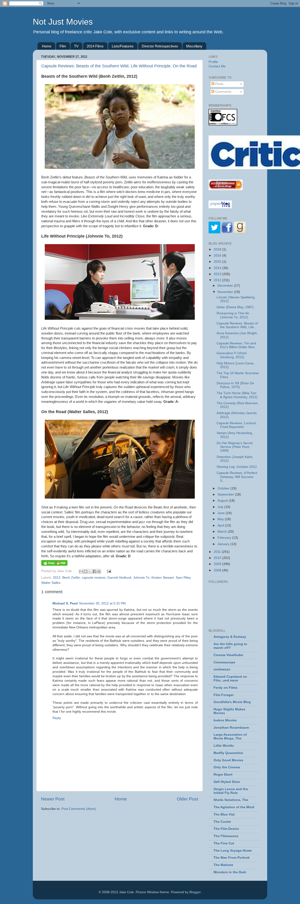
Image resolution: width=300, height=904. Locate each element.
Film (63, 46)
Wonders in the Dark (230, 872)
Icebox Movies (225, 720)
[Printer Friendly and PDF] (54, 564)
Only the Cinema (227, 767)
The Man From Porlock (232, 857)
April (221, 525)
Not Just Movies (63, 22)
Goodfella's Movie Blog (232, 702)
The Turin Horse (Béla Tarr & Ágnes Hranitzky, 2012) (237, 395)
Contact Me (217, 66)
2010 (218, 558)
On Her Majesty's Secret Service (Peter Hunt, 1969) (235, 446)
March (223, 531)
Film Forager (224, 695)
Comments (222, 91)
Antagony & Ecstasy (230, 637)
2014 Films (95, 46)
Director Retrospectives (160, 46)
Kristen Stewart (162, 577)
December (226, 285)
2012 (56, 577)
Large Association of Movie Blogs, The (230, 736)
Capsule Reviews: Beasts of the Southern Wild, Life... (237, 325)
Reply (56, 718)
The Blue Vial (224, 814)
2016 (218, 255)
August (223, 500)
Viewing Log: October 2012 (237, 467)
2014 (218, 268)
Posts (218, 84)
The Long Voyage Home (233, 850)
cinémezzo (222, 669)
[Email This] (81, 571)
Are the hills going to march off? (230, 646)
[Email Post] (108, 571)
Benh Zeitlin (71, 577)
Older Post (187, 798)
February (225, 537)
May (221, 519)
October (224, 488)
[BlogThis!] (85, 571)
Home (46, 46)
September (226, 494)
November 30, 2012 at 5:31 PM (102, 603)
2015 (218, 261)
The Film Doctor (226, 829)
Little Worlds (224, 745)
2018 (218, 249)
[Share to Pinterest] (99, 571)
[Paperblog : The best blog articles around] (220, 207)
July (221, 507)
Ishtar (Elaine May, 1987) (235, 307)
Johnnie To (141, 577)
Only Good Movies (228, 760)
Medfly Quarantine (228, 753)
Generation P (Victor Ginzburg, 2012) (232, 355)
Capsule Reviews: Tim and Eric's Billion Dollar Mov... (237, 345)
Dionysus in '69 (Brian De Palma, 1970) (235, 385)
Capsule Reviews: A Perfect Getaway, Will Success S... (237, 476)
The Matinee (223, 865)
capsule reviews (93, 577)
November (226, 292)
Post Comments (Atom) (78, 809)
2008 (218, 570)
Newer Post (52, 798)
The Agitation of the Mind (234, 807)
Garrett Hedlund (119, 577)
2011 (218, 552)
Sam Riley (183, 577)
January (224, 544)
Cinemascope (224, 662)
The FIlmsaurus (226, 836)
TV (76, 46)
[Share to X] (90, 571)
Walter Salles (50, 583)
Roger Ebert (223, 774)
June (222, 513)
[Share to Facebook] (94, 571)
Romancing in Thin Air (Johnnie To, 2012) (233, 315)
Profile (213, 62)
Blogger (195, 892)
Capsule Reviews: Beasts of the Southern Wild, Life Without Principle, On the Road (119, 66)
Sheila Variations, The (231, 800)
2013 (218, 274)
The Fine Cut (224, 843)
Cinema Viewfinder (228, 655)
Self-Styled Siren (227, 782)
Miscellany (194, 46)
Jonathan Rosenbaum (231, 727)
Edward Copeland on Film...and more (230, 678)
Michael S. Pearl (65, 603)
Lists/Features (123, 46)
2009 (218, 564)
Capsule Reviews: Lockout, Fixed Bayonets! (237, 425)
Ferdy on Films (225, 687)
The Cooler (222, 821)
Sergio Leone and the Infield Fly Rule (231, 791)
